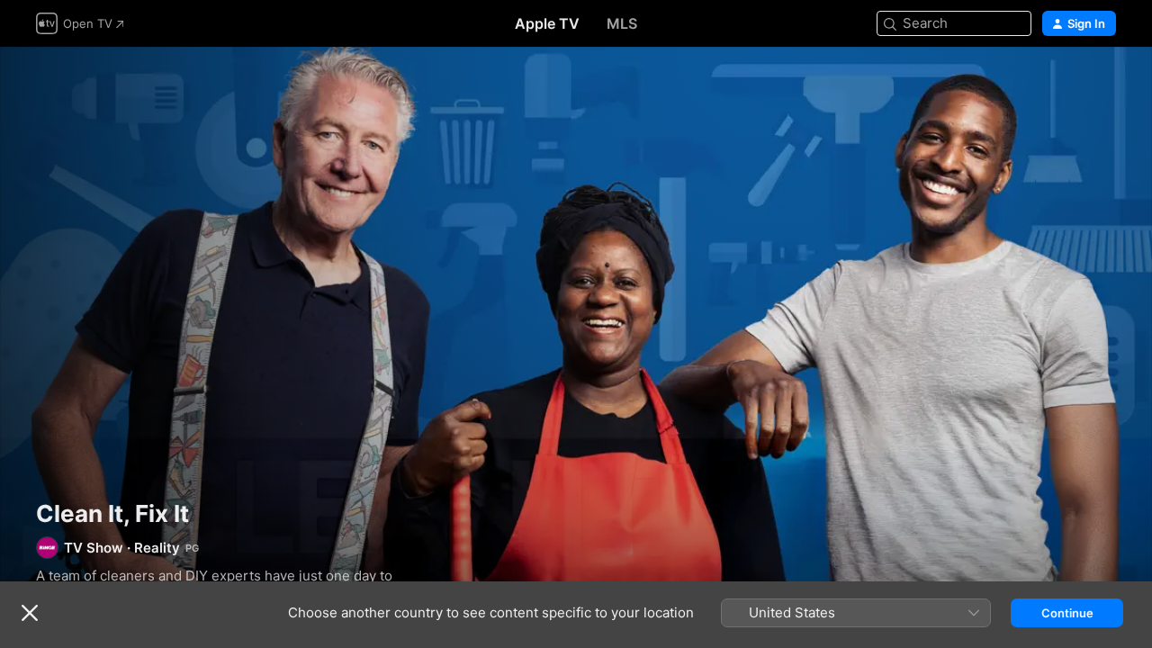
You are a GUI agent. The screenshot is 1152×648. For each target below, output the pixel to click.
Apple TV (547, 23)
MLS (622, 23)
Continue (1067, 613)
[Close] (30, 613)
